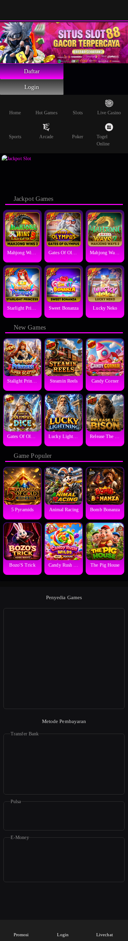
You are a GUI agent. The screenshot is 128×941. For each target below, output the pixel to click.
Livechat (104, 934)
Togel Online (103, 140)
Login (31, 86)
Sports (15, 136)
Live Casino (109, 112)
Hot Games (46, 112)
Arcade (46, 136)
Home (15, 112)
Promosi (21, 934)
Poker (78, 136)
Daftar (32, 71)
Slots (78, 112)
